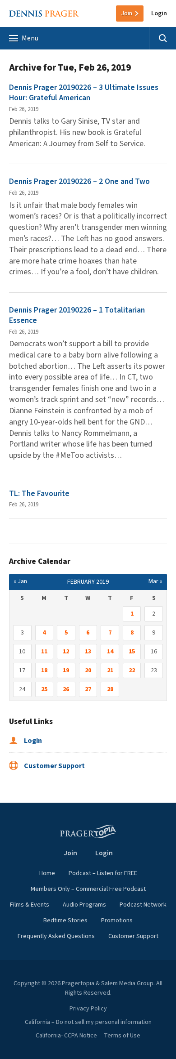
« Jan (20, 581)
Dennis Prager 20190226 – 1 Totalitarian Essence (77, 315)
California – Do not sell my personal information (88, 1022)
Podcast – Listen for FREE (103, 873)
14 (110, 651)
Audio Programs (84, 904)
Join (126, 13)
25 (44, 689)
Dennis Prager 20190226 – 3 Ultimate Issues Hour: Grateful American (83, 92)
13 (88, 651)
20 (88, 670)
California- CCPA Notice (66, 1035)
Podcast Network (143, 904)
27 (88, 689)
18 (44, 670)
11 (44, 651)
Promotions (117, 920)
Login (159, 13)
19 (66, 670)
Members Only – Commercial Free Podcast (88, 889)
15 (132, 651)
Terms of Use (122, 1035)
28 (110, 689)
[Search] (162, 38)
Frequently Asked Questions (56, 936)
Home (47, 873)
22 (132, 670)
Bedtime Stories (65, 920)
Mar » (155, 581)
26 (66, 689)
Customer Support (54, 766)
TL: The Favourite (39, 493)
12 (66, 651)
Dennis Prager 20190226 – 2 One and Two (79, 181)
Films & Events (29, 904)
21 (110, 670)
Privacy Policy (88, 1008)
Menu (30, 38)
